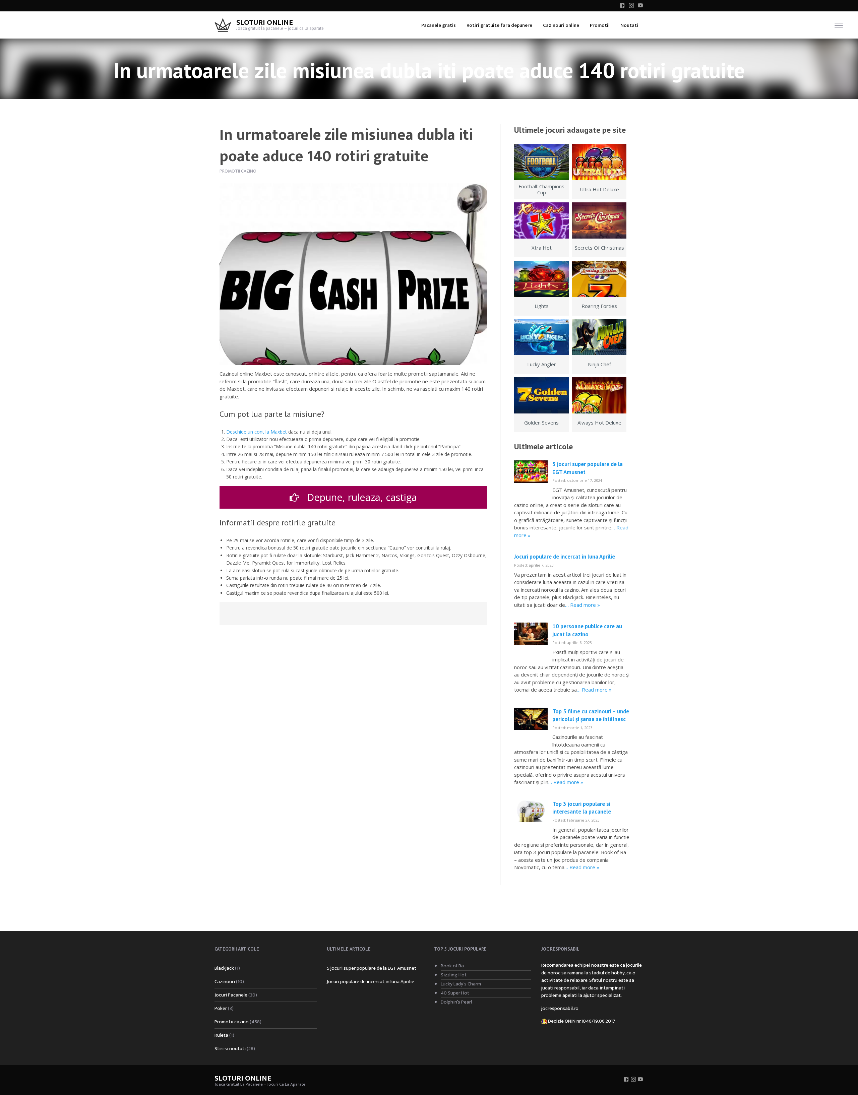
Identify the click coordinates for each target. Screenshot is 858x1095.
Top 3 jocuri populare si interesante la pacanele (581, 808)
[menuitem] (438, 25)
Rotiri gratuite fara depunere (499, 25)
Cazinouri (224, 981)
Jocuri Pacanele (230, 995)
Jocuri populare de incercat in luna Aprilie (564, 556)
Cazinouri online (561, 25)
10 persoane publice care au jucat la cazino (587, 630)
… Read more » (582, 604)
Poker (220, 1008)
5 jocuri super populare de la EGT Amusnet (371, 968)
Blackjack (224, 968)
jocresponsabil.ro (559, 1008)
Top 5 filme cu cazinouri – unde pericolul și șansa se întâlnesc (590, 715)
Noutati (629, 25)
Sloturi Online (264, 22)
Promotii (600, 25)
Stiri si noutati (230, 1048)
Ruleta (221, 1035)
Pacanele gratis (438, 25)
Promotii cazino (238, 171)
